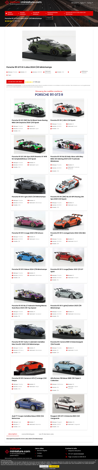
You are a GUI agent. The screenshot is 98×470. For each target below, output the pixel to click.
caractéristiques (28, 434)
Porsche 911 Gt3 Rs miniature (52, 13)
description (12, 434)
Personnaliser (44, 466)
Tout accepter (54, 466)
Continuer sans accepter (6, 460)
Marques (74, 3)
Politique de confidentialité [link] (49, 468)
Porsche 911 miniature (36, 13)
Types (82, 3)
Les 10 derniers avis (46, 434)
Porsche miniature (23, 13)
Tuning (89, 3)
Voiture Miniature (10, 13)
